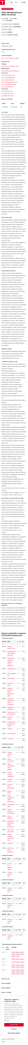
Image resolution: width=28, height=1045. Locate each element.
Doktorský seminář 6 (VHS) (9, 921)
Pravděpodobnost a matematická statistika (11, 723)
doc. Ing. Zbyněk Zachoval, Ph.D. (9, 82)
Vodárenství (10, 843)
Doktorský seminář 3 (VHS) (9, 874)
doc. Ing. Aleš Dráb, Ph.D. (7, 80)
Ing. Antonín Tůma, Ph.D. (7, 93)
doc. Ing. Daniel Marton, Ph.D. (8, 84)
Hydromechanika (11, 733)
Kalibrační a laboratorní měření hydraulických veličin (10, 691)
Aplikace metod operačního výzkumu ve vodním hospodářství (11, 661)
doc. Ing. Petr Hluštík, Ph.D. (8, 75)
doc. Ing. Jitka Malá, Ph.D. (7, 86)
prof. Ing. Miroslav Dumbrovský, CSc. (10, 70)
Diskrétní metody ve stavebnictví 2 (10, 774)
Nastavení (14, 1028)
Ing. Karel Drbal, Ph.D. (6, 91)
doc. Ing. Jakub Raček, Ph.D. (8, 77)
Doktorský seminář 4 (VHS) (9, 889)
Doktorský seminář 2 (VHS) (9, 754)
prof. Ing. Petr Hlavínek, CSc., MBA (10, 58)
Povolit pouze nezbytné (14, 1033)
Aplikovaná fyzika (11, 668)
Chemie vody (10, 738)
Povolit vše (13, 1024)
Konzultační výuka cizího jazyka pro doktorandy (11, 653)
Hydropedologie (11, 678)
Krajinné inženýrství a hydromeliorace (11, 811)
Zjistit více (6, 1020)
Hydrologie (9, 728)
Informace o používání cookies (8, 1039)
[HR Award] (3, 1041)
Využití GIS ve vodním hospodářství (10, 849)
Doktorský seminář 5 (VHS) (9, 905)
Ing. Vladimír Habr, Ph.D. (7, 95)
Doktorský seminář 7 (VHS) (9, 936)
